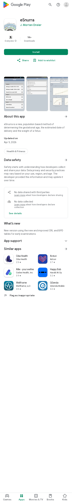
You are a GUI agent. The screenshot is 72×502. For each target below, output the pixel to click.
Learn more (19, 195)
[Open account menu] (66, 5)
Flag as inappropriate (19, 295)
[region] (36, 39)
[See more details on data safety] (15, 213)
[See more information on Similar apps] (66, 249)
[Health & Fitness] (16, 151)
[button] (16, 41)
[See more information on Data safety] (66, 160)
